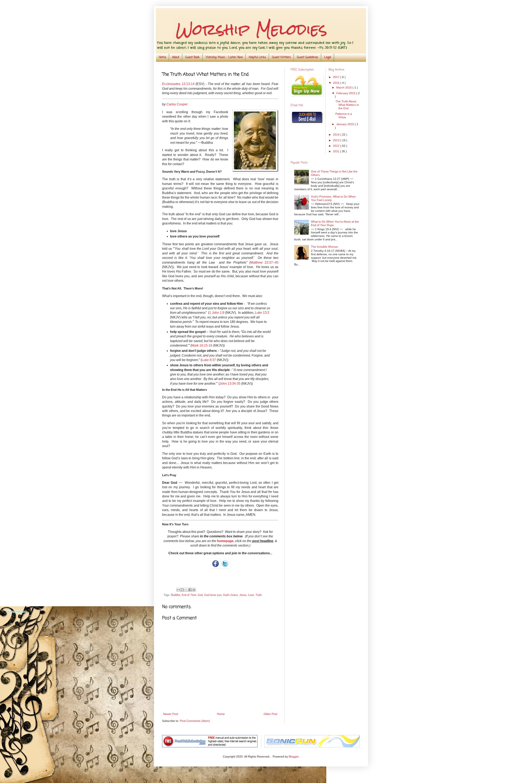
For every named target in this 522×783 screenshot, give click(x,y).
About (175, 57)
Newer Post (170, 714)
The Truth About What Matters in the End (347, 105)
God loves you (212, 595)
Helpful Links (257, 57)
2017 (336, 77)
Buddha (175, 595)
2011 (336, 151)
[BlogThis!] (182, 590)
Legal (327, 57)
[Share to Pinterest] (194, 590)
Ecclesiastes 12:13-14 (178, 84)
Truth (258, 595)
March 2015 (344, 87)
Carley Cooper (177, 104)
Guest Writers (281, 57)
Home (162, 57)
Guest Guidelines (307, 57)
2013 (336, 140)
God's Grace (230, 595)
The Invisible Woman (324, 246)
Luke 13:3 (262, 312)
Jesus (243, 595)
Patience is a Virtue (343, 115)
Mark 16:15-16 (201, 345)
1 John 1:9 (216, 312)
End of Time (189, 595)
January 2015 (345, 124)
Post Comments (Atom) (195, 720)
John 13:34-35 (230, 383)
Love (251, 595)
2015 (336, 82)
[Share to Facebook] (190, 590)
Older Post (270, 714)
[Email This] (178, 590)
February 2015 (346, 93)
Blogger (294, 756)
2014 (336, 134)
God (200, 595)
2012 (336, 145)
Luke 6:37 (209, 360)
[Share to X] (186, 590)
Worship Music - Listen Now (224, 57)
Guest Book (192, 57)
